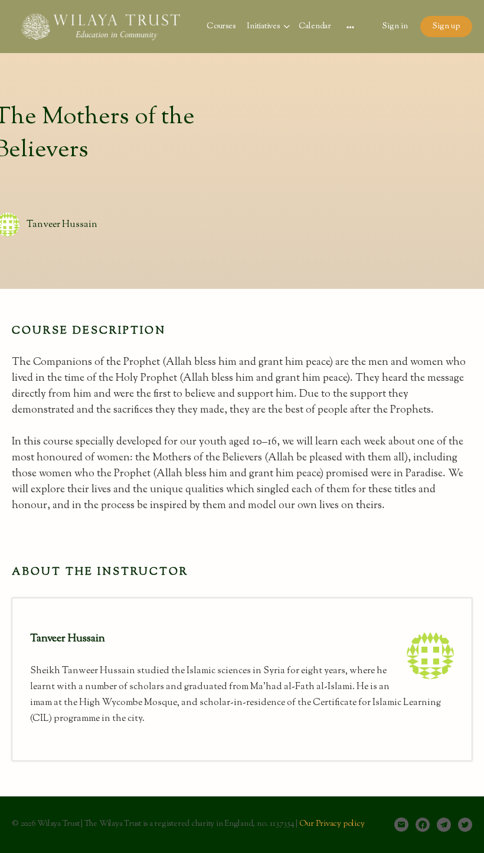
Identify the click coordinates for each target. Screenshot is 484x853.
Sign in (395, 26)
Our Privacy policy (332, 824)
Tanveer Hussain (62, 225)
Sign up (446, 26)
